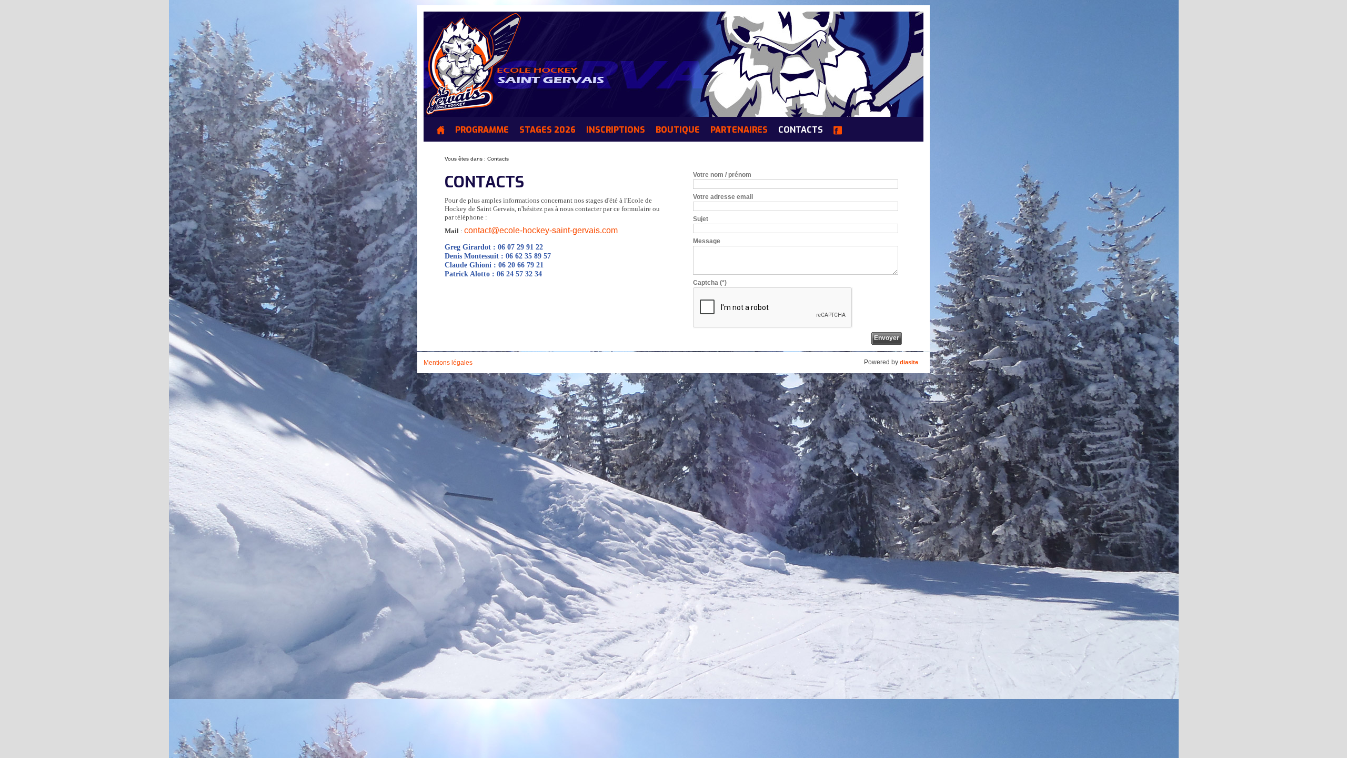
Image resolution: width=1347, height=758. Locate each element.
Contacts (800, 130)
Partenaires (739, 130)
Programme (482, 130)
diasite (909, 362)
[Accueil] (443, 132)
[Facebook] (840, 132)
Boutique (678, 130)
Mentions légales (448, 362)
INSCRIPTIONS (615, 130)
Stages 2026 (547, 130)
